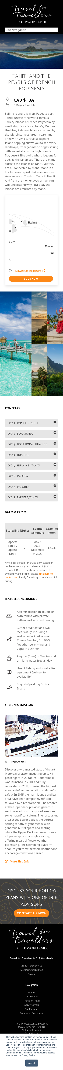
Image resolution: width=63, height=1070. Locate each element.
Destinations (31, 996)
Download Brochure (28, 271)
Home (31, 992)
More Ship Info (19, 861)
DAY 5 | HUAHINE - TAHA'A (24, 465)
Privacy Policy (31, 1033)
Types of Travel (31, 1000)
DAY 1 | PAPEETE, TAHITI (23, 423)
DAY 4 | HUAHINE (18, 455)
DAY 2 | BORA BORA (20, 433)
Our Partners (31, 1009)
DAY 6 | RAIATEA (18, 476)
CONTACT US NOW (31, 913)
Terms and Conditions (31, 1013)
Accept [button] (31, 1062)
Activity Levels (31, 1004)
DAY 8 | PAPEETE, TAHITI (23, 497)
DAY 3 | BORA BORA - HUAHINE (27, 444)
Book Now (31, 278)
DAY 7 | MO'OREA (18, 486)
